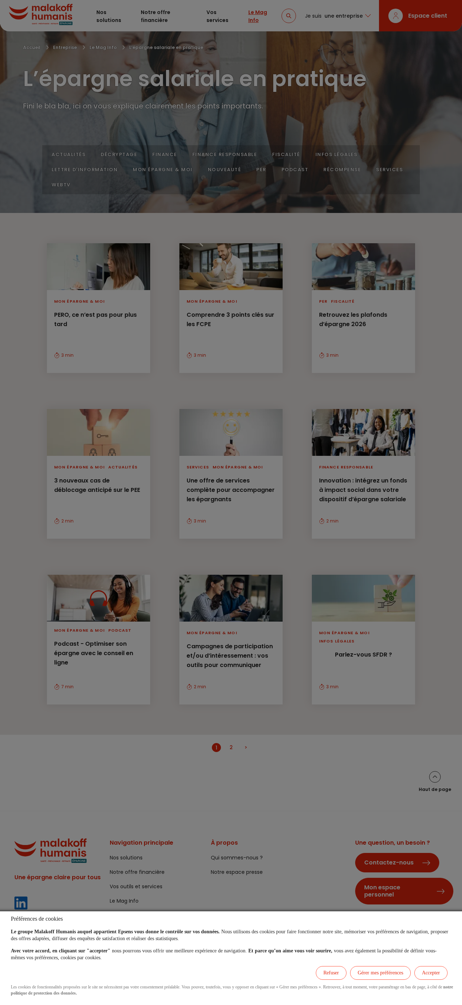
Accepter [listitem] (431, 972)
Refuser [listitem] (331, 972)
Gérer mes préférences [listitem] (380, 972)
